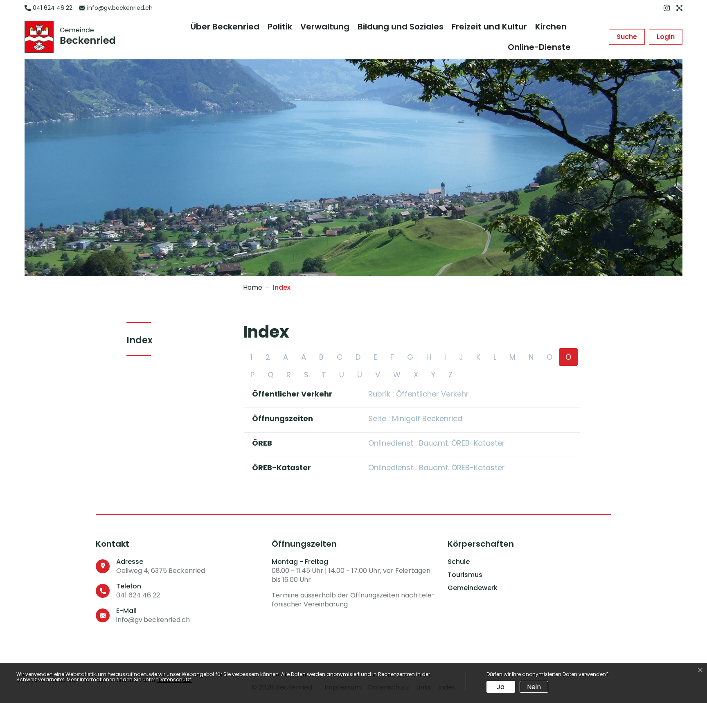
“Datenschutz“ (174, 679)
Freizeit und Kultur (489, 26)
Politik (280, 26)
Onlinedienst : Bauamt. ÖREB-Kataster (436, 443)
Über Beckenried (225, 26)
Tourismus (465, 574)
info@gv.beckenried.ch (153, 619)
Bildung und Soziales (401, 26)
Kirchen (551, 26)
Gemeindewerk (473, 588)
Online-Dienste (539, 47)
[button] (627, 37)
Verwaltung (324, 26)
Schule (459, 561)
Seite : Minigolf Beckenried (415, 418)
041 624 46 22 (138, 595)
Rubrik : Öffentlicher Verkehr (418, 394)
